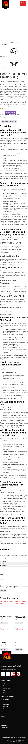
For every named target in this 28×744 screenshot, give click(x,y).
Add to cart (10, 112)
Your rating (3, 561)
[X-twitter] (18, 674)
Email (2, 579)
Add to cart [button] (4, 623)
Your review (3, 565)
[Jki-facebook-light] (3, 674)
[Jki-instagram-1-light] (8, 674)
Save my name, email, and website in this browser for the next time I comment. (14, 587)
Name (2, 574)
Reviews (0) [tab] (13, 121)
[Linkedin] (13, 674)
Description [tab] (5, 121)
